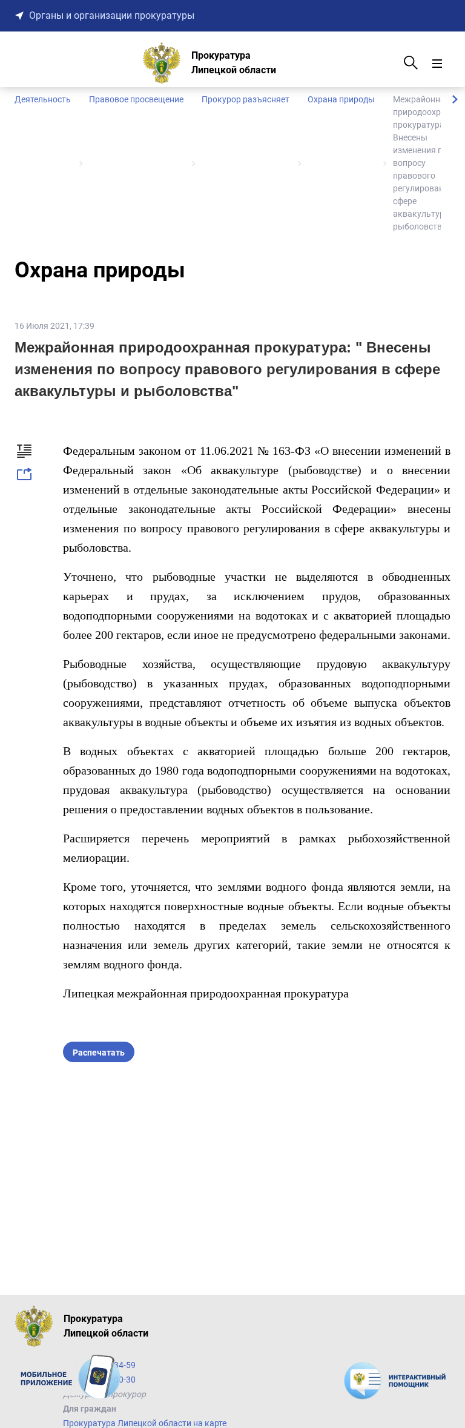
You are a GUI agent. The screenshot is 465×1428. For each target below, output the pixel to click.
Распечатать (99, 1052)
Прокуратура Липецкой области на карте (144, 1423)
